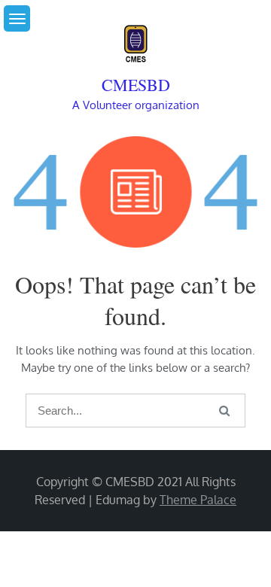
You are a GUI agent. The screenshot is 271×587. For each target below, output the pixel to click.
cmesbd (136, 85)
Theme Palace (198, 499)
